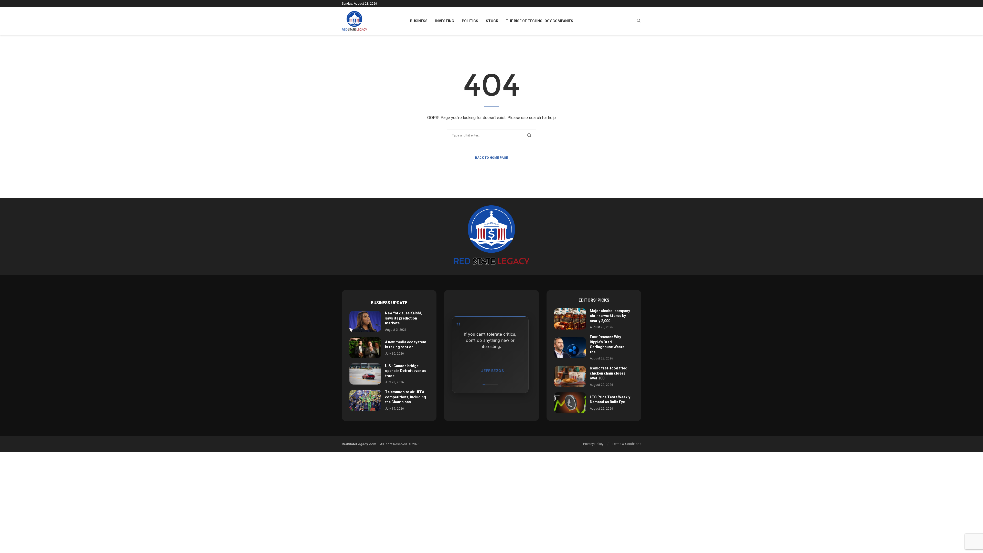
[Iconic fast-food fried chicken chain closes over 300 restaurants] (570, 376)
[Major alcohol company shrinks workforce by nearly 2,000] (570, 318)
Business (419, 21)
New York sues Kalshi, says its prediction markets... (403, 318)
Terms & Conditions (626, 443)
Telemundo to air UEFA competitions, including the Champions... (405, 397)
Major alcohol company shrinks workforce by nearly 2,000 (610, 316)
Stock (492, 21)
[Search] (638, 21)
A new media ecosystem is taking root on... (405, 344)
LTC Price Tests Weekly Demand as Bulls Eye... (610, 400)
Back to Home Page (491, 157)
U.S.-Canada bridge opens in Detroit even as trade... (405, 371)
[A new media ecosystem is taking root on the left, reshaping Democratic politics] (365, 347)
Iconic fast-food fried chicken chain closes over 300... (608, 373)
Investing (444, 21)
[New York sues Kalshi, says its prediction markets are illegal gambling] (365, 321)
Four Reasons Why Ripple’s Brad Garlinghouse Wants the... (607, 344)
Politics (470, 21)
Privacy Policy (593, 443)
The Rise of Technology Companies (539, 21)
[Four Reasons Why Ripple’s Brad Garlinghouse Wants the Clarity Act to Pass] (570, 347)
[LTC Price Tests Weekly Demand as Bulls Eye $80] (570, 402)
